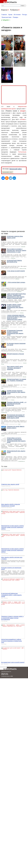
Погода (24, 14)
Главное (4, 14)
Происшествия (6, 17)
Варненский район (15, 169)
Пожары (15, 17)
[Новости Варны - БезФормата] (8, 2)
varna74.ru (6, 83)
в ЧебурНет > (5, 20)
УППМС (22, 119)
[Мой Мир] (14, 178)
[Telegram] (10, 178)
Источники (17, 14)
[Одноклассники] (7, 178)
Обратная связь (4, 673)
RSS (12, 676)
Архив (10, 14)
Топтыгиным (22, 152)
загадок (22, 111)
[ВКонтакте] (3, 178)
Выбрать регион (4, 674)
